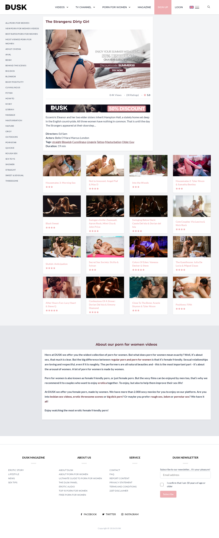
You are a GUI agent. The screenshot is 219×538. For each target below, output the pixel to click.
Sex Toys (10, 159)
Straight (10, 170)
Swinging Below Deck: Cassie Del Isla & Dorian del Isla (146, 223)
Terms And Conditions (123, 486)
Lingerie (91, 141)
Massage (10, 115)
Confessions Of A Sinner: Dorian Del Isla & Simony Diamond (102, 304)
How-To (9, 98)
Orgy (8, 131)
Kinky (8, 104)
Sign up (163, 7)
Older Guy (128, 141)
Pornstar (10, 142)
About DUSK (66, 470)
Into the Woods (140, 182)
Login (179, 7)
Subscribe (168, 494)
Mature (9, 126)
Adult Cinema (13, 49)
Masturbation (13, 120)
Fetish (9, 93)
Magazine (144, 7)
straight (56, 141)
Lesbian (9, 109)
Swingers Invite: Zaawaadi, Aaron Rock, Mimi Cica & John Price (103, 223)
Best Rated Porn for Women (21, 34)
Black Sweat (52, 223)
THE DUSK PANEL (68, 482)
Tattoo (101, 141)
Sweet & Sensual (14, 175)
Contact (115, 470)
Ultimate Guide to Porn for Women (80, 478)
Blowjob (10, 76)
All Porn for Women (17, 23)
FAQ (112, 474)
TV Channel (83, 7)
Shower (10, 164)
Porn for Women (114, 7)
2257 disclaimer (119, 490)
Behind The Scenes (15, 65)
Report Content (119, 478)
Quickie (9, 148)
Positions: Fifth (184, 304)
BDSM (8, 60)
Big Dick (10, 71)
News (11, 478)
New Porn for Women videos (22, 28)
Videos (60, 7)
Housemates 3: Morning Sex (61, 182)
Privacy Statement (121, 482)
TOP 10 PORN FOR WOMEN (73, 490)
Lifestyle (13, 474)
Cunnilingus (12, 87)
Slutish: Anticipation (57, 263)
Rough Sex (11, 153)
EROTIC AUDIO (67, 486)
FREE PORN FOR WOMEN (72, 495)
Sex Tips (12, 482)
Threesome (11, 181)
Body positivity (14, 82)
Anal (8, 54)
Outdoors (11, 137)
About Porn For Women (73, 474)
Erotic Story (16, 470)
